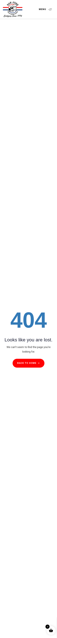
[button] (46, 9)
